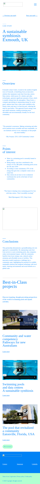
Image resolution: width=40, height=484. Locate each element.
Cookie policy (28, 476)
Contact (5, 464)
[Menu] (35, 4)
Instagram (20, 464)
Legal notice (13, 476)
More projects (7, 446)
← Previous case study (9, 15)
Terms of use (6, 476)
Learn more (6, 351)
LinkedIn (34, 464)
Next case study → (31, 15)
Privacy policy (20, 476)
